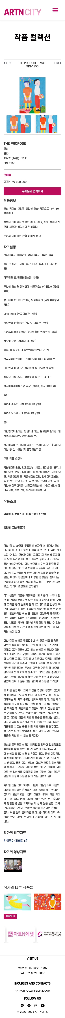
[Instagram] (36, 1005)
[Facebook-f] (29, 1005)
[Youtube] (42, 1005)
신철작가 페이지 (14, 841)
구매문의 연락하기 (32, 191)
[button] (55, 10)
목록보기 (10, 916)
